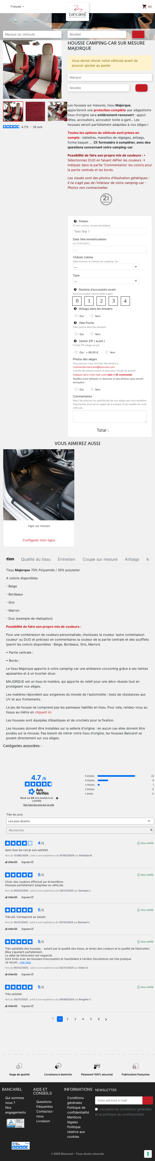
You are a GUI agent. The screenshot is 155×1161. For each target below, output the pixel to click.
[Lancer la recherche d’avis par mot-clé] (151, 830)
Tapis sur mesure (39, 526)
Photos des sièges (85, 359)
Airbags (132, 559)
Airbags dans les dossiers (95, 308)
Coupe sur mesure (100, 559)
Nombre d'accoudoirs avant (97, 289)
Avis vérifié (147, 843)
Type (76, 275)
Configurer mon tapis (39, 540)
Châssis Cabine (83, 257)
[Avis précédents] (52, 1018)
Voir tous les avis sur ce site (38, 804)
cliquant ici (43, 712)
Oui (82, 316)
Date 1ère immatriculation (89, 239)
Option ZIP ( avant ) (92, 341)
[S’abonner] (147, 1100)
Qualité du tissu (36, 559)
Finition (83, 221)
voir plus (25, 962)
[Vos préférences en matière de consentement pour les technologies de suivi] (148, 1154)
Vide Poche (86, 322)
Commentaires (82, 396)
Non (97, 316)
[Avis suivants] (106, 1019)
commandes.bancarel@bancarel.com (94, 366)
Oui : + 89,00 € (89, 352)
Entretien (66, 559)
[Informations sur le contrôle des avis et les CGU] (57, 798)
